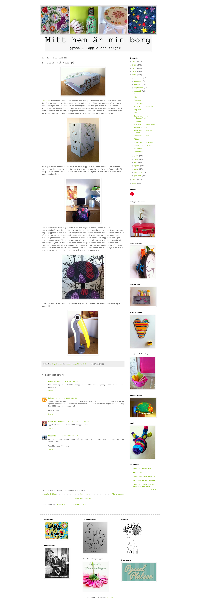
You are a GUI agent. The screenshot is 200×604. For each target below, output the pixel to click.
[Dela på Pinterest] (102, 364)
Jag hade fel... (141, 110)
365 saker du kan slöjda (144, 480)
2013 (134, 75)
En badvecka (139, 148)
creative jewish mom (142, 468)
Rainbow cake (139, 100)
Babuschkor (139, 94)
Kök (135, 97)
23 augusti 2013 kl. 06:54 (68, 398)
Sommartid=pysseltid (143, 145)
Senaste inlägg (49, 494)
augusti (138, 91)
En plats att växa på (143, 106)
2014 (134, 72)
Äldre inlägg (118, 494)
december (138, 78)
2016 (134, 65)
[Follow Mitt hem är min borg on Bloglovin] (132, 554)
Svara (50, 390)
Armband (137, 121)
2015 (134, 68)
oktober (138, 84)
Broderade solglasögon (144, 142)
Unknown (51, 398)
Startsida (84, 494)
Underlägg (138, 103)
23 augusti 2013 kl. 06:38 (66, 382)
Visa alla (153, 489)
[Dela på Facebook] (100, 364)
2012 (134, 180)
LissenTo (52, 436)
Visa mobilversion (83, 498)
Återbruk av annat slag (144, 124)
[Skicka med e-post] (92, 364)
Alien (136, 139)
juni (136, 159)
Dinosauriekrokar (141, 136)
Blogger (110, 597)
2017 (134, 62)
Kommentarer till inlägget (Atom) (72, 504)
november (138, 81)
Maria (50, 382)
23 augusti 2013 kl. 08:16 (77, 421)
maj (136, 162)
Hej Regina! (138, 472)
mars (136, 169)
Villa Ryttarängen (56, 421)
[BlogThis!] (95, 364)
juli (136, 156)
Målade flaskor (140, 127)
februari (138, 172)
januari (138, 176)
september (139, 88)
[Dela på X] (97, 364)
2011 (134, 183)
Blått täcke (139, 113)
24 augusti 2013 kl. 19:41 (69, 436)
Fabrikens (46, 101)
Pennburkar (139, 152)
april (137, 166)
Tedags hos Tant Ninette (144, 476)
